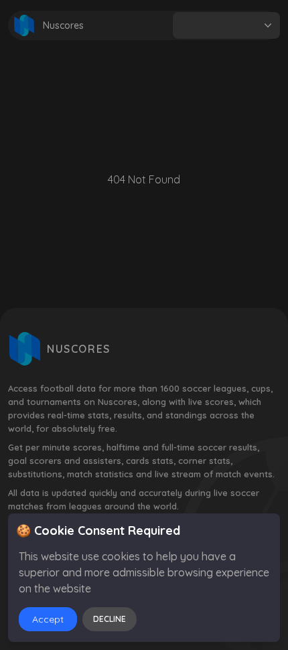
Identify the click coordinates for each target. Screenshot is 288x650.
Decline (109, 619)
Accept (48, 619)
